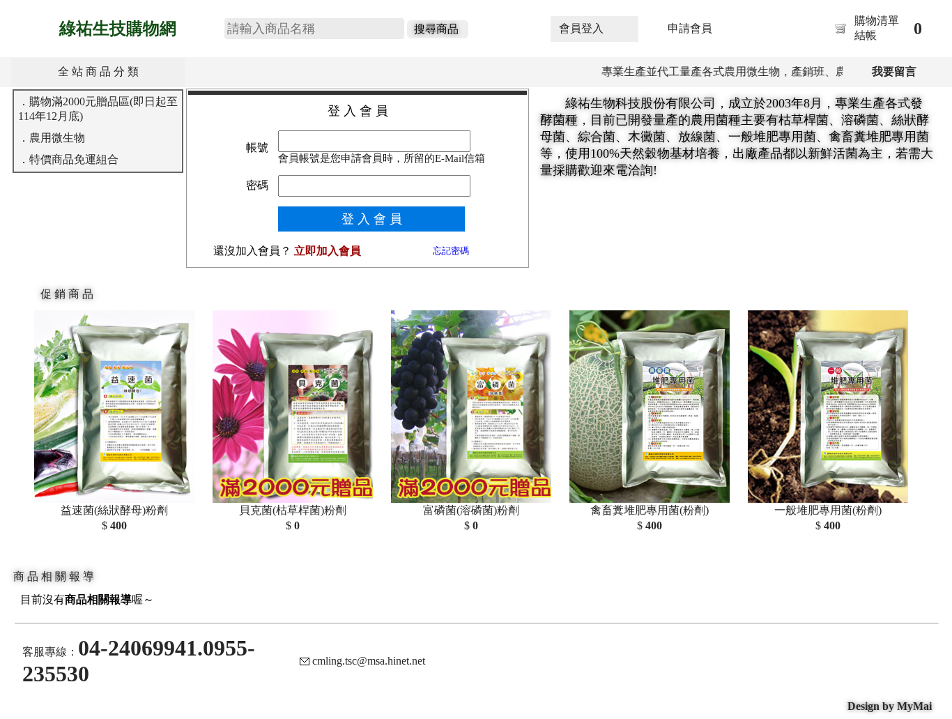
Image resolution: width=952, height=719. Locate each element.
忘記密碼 (451, 250)
